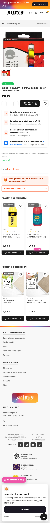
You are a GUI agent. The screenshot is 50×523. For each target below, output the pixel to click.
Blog (5, 385)
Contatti (6, 381)
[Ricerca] (30, 13)
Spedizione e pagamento (14, 338)
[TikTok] (39, 444)
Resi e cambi (8, 342)
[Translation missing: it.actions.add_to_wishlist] (20, 205)
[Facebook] (20, 444)
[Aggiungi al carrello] (13, 252)
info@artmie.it (12, 425)
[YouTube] (33, 444)
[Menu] (3, 13)
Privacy (6, 355)
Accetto (25, 509)
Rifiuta (6, 517)
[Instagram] (26, 444)
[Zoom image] (23, 63)
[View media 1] (6, 72)
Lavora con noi (9, 376)
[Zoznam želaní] (41, 13)
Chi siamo (7, 368)
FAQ (5, 346)
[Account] (36, 13)
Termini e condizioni (12, 351)
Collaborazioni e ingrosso (14, 372)
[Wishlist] (45, 103)
